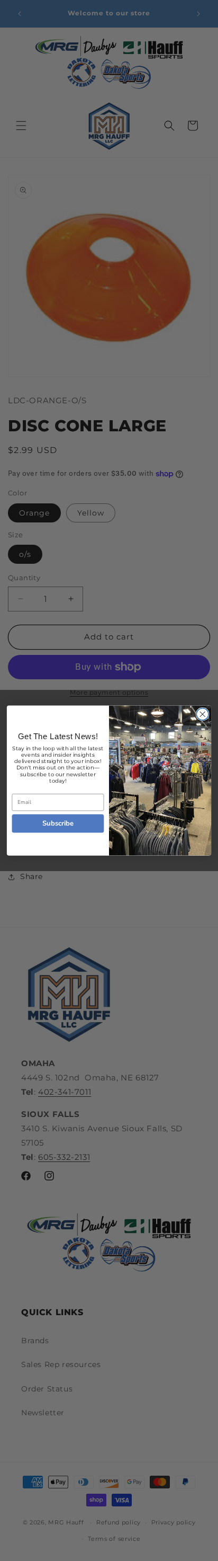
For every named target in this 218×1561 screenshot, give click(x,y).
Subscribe (58, 823)
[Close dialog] (202, 714)
